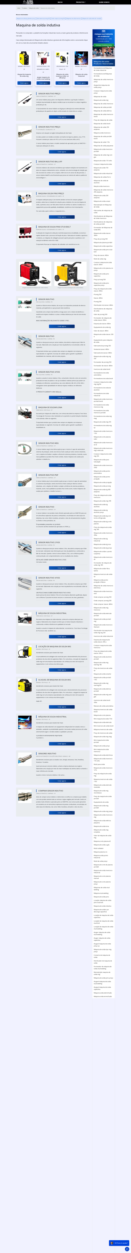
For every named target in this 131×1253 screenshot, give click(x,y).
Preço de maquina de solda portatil (103, 797)
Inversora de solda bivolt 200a (102, 701)
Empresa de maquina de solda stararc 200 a (102, 641)
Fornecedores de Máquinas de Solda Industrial (103, 69)
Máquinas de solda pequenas (103, 146)
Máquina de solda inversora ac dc (103, 444)
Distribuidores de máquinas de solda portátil (103, 223)
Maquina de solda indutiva (102, 906)
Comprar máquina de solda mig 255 (103, 455)
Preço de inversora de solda (103, 733)
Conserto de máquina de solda (102, 956)
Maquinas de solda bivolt (102, 124)
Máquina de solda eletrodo (103, 722)
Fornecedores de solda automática (101, 374)
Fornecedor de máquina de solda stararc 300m (102, 319)
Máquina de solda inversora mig (103, 816)
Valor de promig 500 (100, 314)
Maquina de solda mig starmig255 (101, 684)
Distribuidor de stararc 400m (103, 305)
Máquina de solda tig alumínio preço (26, 18)
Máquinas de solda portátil (103, 107)
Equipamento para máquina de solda (103, 341)
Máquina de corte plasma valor (102, 438)
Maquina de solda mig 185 (102, 501)
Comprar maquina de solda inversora (103, 646)
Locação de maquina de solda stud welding (103, 928)
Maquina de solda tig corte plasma (102, 523)
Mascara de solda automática (103, 706)
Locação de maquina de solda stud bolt (103, 922)
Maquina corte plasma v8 (102, 841)
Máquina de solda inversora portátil (103, 150)
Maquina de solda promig (102, 486)
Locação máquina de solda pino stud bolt (102, 901)
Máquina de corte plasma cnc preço (103, 269)
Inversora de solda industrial (103, 636)
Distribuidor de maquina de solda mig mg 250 (103, 632)
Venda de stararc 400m (101, 349)
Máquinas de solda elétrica (102, 111)
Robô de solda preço (100, 861)
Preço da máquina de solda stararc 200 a (103, 652)
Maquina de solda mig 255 (102, 422)
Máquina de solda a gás (101, 845)
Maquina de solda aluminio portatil (103, 658)
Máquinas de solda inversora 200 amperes (103, 191)
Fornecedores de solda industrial (101, 394)
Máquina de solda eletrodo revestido (92, 18)
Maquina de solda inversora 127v (103, 769)
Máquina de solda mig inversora (101, 609)
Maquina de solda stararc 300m (102, 234)
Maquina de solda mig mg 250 (102, 357)
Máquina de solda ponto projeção (102, 478)
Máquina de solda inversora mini (103, 592)
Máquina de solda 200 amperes (101, 197)
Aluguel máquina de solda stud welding (102, 983)
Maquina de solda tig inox (102, 544)
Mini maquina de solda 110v (103, 719)
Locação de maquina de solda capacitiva (103, 916)
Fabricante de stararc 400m (103, 353)
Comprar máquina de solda (103, 164)
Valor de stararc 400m (101, 331)
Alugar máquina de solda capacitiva (102, 939)
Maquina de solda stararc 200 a (103, 335)
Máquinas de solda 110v (102, 142)
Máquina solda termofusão (103, 996)
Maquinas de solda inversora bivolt (103, 115)
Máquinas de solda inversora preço (103, 80)
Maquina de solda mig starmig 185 (101, 664)
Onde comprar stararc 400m (103, 604)
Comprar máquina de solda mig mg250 (103, 383)
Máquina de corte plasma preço (102, 883)
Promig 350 (97, 294)
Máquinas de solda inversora (73, 18)
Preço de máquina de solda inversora (103, 496)
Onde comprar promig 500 (102, 601)
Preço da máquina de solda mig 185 (103, 528)
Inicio (60, 2)
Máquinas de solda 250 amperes (101, 128)
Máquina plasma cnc (100, 852)
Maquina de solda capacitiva (103, 246)
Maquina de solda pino (101, 897)
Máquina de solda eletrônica (103, 755)
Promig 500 (97, 302)
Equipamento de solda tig (102, 327)
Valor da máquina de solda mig (102, 837)
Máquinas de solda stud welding (102, 889)
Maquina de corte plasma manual (102, 877)
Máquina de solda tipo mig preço (102, 950)
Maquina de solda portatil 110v (102, 679)
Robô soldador (99, 848)
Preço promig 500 (100, 280)
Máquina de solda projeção (103, 482)
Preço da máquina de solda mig (103, 775)
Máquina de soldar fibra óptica (102, 570)
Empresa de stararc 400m (102, 324)
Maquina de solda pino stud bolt (103, 251)
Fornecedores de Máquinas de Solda (103, 75)
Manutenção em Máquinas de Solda (103, 206)
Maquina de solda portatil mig (102, 620)
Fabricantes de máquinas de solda (103, 211)
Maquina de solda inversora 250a (103, 466)
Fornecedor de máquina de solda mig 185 (102, 564)
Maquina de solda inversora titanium (103, 626)
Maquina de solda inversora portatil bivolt (103, 400)
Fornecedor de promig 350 (102, 362)
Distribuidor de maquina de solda (103, 962)
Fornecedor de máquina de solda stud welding (102, 968)
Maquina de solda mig (101, 100)
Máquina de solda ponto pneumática (102, 472)
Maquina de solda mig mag (103, 737)
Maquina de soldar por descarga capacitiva (101, 911)
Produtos (80, 2)
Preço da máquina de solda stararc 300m (103, 290)
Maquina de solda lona (101, 826)
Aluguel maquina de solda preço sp (102, 945)
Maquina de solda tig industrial (101, 540)
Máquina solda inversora (102, 133)
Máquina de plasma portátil (103, 242)
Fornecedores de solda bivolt (103, 378)
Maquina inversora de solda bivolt (103, 711)
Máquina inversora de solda (103, 729)
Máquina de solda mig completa (101, 831)
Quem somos (104, 2)
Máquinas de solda (100, 97)
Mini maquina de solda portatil (101, 741)
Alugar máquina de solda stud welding (102, 933)
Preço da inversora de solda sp (103, 669)
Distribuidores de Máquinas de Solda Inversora (103, 217)
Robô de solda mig (100, 259)
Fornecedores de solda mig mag (103, 417)
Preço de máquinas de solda (103, 120)
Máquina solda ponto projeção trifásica (101, 581)
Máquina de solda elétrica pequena (102, 822)
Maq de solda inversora (101, 186)
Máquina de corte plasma (102, 715)
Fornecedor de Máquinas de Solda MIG (103, 229)
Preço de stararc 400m (101, 255)
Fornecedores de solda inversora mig (101, 406)
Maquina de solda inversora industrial (103, 871)
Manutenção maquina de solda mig (102, 973)
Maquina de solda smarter (102, 674)
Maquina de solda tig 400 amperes (102, 491)
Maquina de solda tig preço (103, 548)
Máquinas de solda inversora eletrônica (103, 587)
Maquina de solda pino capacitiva (101, 275)
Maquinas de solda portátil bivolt (103, 137)
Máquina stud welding (101, 893)
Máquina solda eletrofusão (103, 993)
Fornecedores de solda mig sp (103, 426)
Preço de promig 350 (101, 239)
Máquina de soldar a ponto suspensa (103, 553)
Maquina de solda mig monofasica (101, 792)
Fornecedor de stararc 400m (103, 366)
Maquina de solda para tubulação (101, 461)
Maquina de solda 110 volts (103, 161)
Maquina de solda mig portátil (101, 807)
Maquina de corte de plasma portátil (103, 866)
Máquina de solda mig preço (103, 811)
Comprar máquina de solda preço (103, 92)
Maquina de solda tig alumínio (101, 506)
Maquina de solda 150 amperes (101, 169)
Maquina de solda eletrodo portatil (103, 614)
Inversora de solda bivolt (102, 369)
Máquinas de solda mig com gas (103, 156)
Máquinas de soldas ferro (102, 177)
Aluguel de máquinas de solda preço (102, 86)
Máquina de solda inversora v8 (103, 558)
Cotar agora (24, 83)
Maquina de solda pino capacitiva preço (101, 284)
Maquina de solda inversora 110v (103, 432)
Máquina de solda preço (102, 746)
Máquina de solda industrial (103, 173)
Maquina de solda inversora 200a (103, 534)
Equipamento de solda (101, 802)
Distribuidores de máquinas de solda (103, 310)
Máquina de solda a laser (102, 201)
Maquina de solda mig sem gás (102, 696)
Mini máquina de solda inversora (101, 750)
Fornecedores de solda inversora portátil (101, 412)
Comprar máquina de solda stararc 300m (103, 263)
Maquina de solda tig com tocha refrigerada (102, 517)
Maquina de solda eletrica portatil (102, 690)
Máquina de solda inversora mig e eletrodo (103, 449)
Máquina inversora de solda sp (103, 575)
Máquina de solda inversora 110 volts (103, 760)
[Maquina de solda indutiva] (24, 58)
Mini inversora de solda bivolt (103, 726)
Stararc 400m (98, 298)
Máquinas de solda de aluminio (101, 182)
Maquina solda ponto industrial (101, 856)
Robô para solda (99, 764)
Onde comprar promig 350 (58, 18)
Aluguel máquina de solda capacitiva (102, 988)
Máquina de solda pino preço (103, 978)
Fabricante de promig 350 (43, 18)
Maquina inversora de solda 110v (103, 780)
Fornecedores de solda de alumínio (102, 389)
